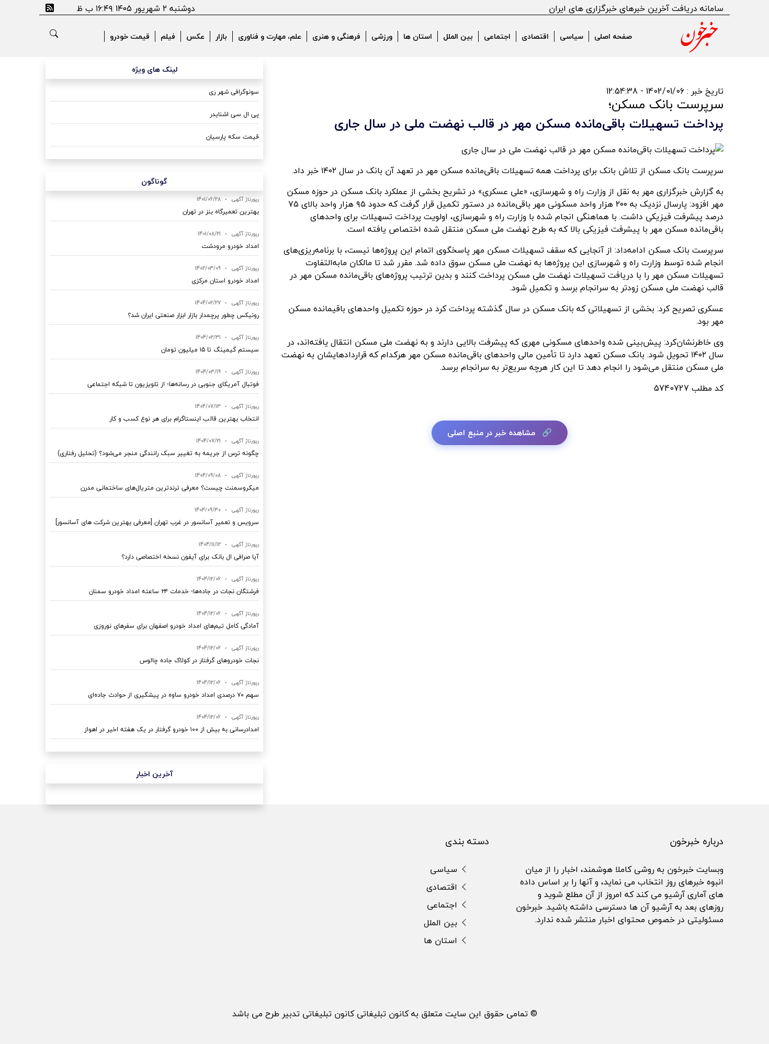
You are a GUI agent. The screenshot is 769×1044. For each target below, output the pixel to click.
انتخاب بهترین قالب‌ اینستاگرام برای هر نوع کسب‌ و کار (184, 418)
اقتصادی (535, 36)
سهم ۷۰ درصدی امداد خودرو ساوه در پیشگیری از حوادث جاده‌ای (173, 694)
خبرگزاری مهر (664, 191)
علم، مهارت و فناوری (269, 36)
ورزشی (381, 36)
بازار (221, 36)
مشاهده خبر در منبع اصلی (491, 432)
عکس (195, 36)
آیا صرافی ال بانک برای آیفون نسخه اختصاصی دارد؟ (190, 556)
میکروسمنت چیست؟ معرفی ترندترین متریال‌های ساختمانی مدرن (170, 487)
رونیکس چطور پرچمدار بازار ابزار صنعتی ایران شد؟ (193, 315)
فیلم (168, 36)
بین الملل (458, 36)
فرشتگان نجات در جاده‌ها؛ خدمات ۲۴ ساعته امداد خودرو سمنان (174, 591)
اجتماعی (497, 36)
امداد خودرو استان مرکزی (225, 280)
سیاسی (571, 36)
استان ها (417, 36)
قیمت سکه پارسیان (232, 136)
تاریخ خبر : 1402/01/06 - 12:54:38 (664, 91)
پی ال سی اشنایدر (234, 114)
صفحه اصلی (613, 36)
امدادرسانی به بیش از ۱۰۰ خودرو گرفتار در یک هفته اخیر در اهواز (171, 729)
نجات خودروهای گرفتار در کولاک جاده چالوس (199, 660)
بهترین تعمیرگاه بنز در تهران (221, 211)
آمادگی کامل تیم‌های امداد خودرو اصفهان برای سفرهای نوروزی (176, 625)
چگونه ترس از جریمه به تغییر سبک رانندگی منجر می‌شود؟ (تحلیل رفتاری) (158, 453)
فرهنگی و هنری (336, 36)
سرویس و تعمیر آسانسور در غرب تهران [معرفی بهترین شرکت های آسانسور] (157, 522)
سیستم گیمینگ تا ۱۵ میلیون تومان (210, 349)
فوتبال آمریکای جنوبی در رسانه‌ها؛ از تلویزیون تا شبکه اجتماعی (173, 384)
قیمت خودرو (130, 36)
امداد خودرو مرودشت (230, 246)
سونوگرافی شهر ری (234, 91)
